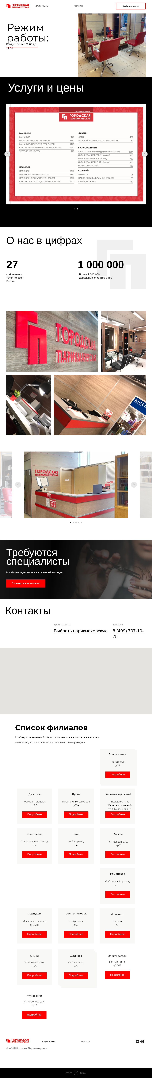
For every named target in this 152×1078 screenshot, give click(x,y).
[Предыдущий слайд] (7, 154)
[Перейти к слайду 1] (74, 208)
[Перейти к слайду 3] (76, 522)
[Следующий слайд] (145, 154)
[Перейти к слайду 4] (78, 522)
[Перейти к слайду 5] (81, 522)
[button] (25, 583)
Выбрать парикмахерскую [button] (81, 630)
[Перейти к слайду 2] (77, 208)
